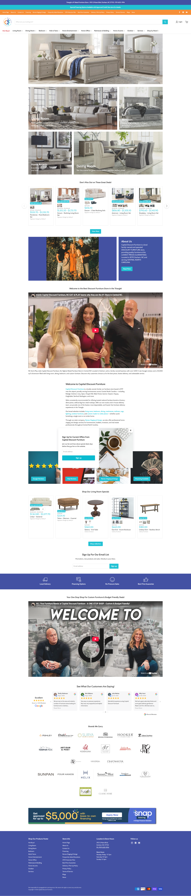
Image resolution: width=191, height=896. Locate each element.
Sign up (78, 458)
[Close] (130, 430)
